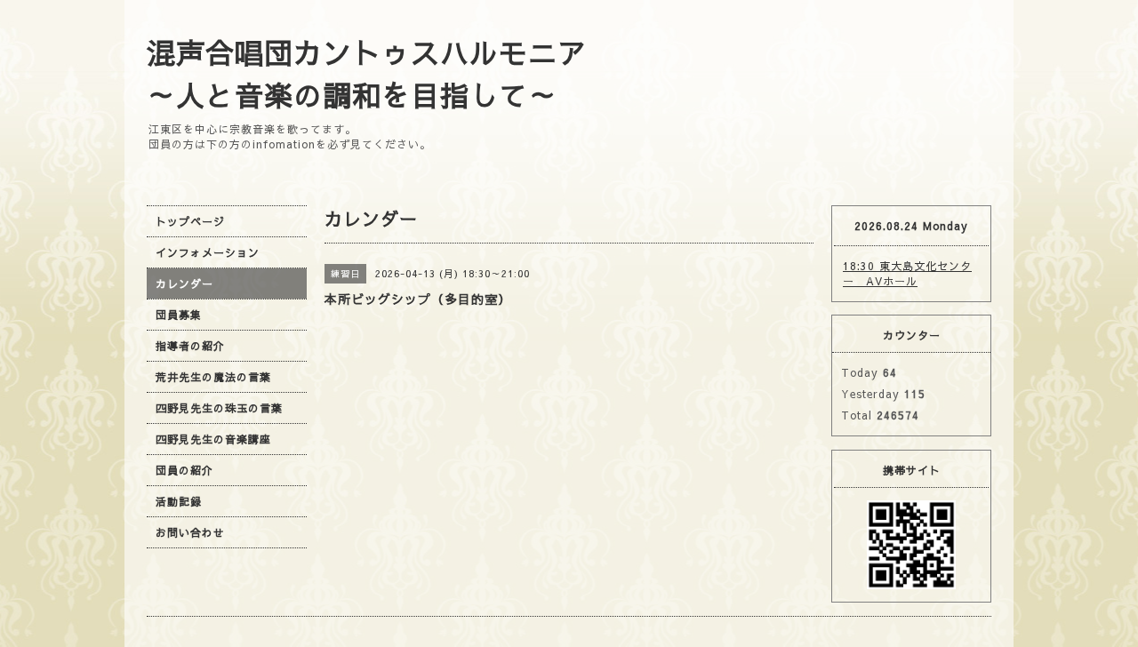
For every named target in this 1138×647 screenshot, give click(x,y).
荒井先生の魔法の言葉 (213, 377)
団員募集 (179, 315)
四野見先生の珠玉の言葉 (219, 408)
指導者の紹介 (190, 346)
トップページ (190, 221)
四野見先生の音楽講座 (213, 439)
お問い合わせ (190, 532)
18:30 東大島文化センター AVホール (907, 273)
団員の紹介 (184, 470)
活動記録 (179, 501)
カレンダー (184, 283)
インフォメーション (208, 252)
